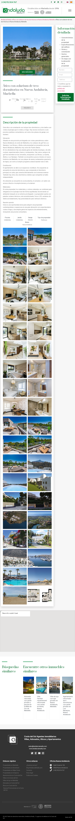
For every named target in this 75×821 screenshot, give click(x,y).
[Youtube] (39, 753)
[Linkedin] (58, 2)
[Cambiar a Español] (71, 2)
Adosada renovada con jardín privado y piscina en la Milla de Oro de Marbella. (27, 703)
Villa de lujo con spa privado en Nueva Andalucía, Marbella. (54, 701)
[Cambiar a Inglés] (67, 2)
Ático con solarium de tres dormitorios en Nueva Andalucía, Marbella (34, 19)
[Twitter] (54, 2)
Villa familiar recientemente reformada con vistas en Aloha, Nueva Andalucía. (42, 703)
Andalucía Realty (6, 19)
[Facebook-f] (51, 2)
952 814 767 (9, 2)
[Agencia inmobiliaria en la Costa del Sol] (13, 10)
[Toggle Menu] (69, 10)
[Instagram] (61, 2)
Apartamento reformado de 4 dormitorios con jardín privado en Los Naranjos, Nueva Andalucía (68, 705)
